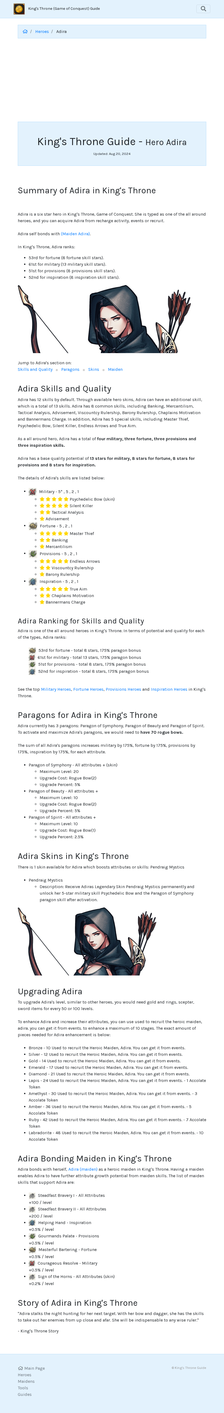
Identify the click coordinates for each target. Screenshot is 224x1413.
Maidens (26, 1381)
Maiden (115, 369)
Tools (23, 1387)
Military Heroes (56, 689)
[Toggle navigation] (203, 9)
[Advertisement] (112, 81)
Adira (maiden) (83, 1169)
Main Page (34, 1368)
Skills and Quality (36, 369)
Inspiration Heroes (169, 689)
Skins (94, 369)
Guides (25, 1394)
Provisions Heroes (123, 689)
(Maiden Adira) (75, 233)
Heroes (42, 31)
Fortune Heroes (88, 689)
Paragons (71, 369)
